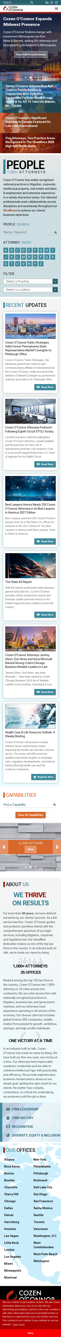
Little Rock (11, 1242)
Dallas (8, 1208)
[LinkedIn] (47, 2)
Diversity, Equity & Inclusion (36, 1135)
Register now (45, 777)
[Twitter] (51, 2)
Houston (10, 1229)
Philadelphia (42, 1166)
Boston (9, 1173)
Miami (8, 1263)
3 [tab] (35, 77)
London (9, 1249)
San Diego (40, 1194)
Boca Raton (12, 1166)
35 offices (10, 210)
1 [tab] (25, 77)
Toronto (39, 1222)
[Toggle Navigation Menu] (56, 8)
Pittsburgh (41, 1173)
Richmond (40, 1180)
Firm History (22, 1118)
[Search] (31, 2)
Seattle (38, 1215)
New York (40, 1159)
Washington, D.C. (45, 1236)
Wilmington (41, 1261)
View (30, 849)
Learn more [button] (18, 1324)
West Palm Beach (45, 1254)
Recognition (22, 1127)
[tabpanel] (30, 847)
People (16, 224)
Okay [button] (30, 1333)
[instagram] (56, 2)
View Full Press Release (31, 54)
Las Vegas (11, 1236)
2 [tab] (30, 77)
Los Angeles (12, 1256)
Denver (9, 1215)
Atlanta (9, 1159)
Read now (47, 387)
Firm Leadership (25, 1109)
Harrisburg (11, 1222)
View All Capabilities (30, 815)
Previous (4, 847)
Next (57, 847)
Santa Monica (43, 1208)
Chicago (10, 1201)
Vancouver (41, 1229)
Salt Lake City (43, 1187)
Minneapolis (12, 1270)
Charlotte (10, 1187)
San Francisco (43, 1201)
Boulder (9, 1180)
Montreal (10, 1277)
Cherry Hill (11, 1194)
